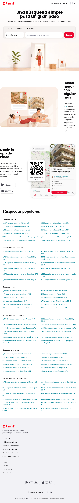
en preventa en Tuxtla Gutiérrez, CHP (18, 361)
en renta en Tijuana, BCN (53, 294)
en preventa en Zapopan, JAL (54, 371)
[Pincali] (8, 426)
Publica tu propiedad (9, 442)
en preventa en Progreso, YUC (55, 368)
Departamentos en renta (13, 315)
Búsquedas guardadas (10, 449)
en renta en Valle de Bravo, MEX (16, 294)
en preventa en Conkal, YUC (54, 354)
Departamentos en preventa (14, 378)
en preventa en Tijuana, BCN (54, 357)
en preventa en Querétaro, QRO (55, 361)
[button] (73, 3)
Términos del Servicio (56, 499)
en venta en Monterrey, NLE (16, 230)
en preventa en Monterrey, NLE (16, 357)
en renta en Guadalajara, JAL (58, 328)
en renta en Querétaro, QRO (54, 291)
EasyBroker (24, 499)
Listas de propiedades (10, 446)
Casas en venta (9, 219)
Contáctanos (7, 469)
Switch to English (60, 3)
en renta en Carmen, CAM (14, 301)
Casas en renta (8, 287)
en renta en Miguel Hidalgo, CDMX (56, 301)
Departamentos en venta (13, 247)
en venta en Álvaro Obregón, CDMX (18, 240)
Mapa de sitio (7, 473)
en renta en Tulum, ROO (56, 332)
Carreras (5, 466)
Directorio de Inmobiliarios (11, 453)
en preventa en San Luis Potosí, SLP (57, 364)
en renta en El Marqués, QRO (15, 308)
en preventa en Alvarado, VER (15, 368)
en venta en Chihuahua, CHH (55, 233)
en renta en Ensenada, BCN (54, 305)
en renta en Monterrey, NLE (54, 298)
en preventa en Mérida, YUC (16, 354)
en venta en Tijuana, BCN (15, 233)
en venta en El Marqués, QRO (55, 230)
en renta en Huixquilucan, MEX (55, 308)
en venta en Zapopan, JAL (16, 226)
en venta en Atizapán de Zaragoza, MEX (20, 237)
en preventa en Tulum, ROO (57, 399)
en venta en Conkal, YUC (53, 226)
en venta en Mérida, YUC (15, 223)
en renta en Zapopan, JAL (14, 298)
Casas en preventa (10, 350)
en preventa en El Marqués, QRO (17, 364)
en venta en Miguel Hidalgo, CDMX (57, 237)
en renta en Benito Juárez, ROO (17, 305)
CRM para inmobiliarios (10, 456)
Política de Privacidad (40, 499)
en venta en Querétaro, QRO (55, 223)
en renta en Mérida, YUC (15, 291)
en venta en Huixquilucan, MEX (55, 240)
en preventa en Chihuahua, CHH (16, 371)
